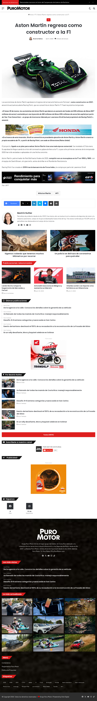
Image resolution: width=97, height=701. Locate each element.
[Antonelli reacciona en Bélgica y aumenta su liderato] (48, 275)
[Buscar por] (94, 9)
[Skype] (39, 203)
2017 (17, 682)
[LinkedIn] (34, 203)
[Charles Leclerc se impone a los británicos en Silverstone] (80, 275)
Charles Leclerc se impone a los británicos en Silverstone (80, 287)
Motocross (6, 686)
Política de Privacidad (9, 670)
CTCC (23, 682)
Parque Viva (25, 686)
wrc (62, 686)
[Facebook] (21, 225)
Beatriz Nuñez (38, 38)
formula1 (49, 682)
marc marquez (79, 682)
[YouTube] (27, 225)
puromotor (36, 686)
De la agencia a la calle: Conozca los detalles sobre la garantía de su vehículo (50, 380)
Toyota (55, 686)
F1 (35, 15)
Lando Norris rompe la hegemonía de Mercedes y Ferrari (13, 288)
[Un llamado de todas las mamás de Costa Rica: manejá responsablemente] (8, 393)
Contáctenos (6, 663)
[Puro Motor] (18, 8)
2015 (4, 682)
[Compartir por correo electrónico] (50, 203)
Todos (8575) (48, 435)
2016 (10, 682)
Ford (41, 682)
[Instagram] (30, 225)
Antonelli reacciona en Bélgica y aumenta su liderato (48, 287)
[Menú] (3, 9)
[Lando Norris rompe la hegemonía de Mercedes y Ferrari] (16, 275)
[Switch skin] (90, 9)
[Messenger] (45, 203)
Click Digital (65, 697)
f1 (57, 193)
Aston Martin (45, 193)
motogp (15, 686)
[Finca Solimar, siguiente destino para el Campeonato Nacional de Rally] (80, 643)
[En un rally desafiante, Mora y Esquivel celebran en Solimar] (8, 425)
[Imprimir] (56, 203)
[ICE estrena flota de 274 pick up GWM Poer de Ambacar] (48, 624)
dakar (30, 682)
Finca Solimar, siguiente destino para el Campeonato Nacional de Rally (44, 2)
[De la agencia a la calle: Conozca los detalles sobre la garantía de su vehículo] (8, 383)
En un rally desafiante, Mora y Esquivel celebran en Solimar (42, 422)
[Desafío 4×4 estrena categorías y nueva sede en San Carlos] (8, 404)
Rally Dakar (46, 686)
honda (57, 682)
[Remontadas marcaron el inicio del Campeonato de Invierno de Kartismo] (48, 643)
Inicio (32, 15)
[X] (24, 225)
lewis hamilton (67, 682)
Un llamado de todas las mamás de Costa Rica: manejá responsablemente (49, 390)
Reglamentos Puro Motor (10, 666)
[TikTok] (54, 555)
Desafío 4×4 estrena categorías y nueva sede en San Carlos (42, 401)
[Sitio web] (18, 225)
